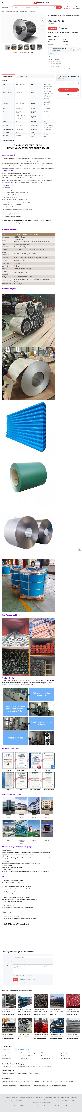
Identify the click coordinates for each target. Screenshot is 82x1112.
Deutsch (47, 1100)
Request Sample (74, 32)
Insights (44, 1099)
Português (23, 1100)
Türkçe (33, 1102)
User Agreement (50, 1105)
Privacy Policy (65, 1105)
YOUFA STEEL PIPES (66, 1058)
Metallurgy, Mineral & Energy (12, 11)
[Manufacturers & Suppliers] (41, 2)
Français (29, 1100)
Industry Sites (56, 1097)
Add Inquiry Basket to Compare (24, 52)
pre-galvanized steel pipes (27, 1055)
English (12, 1100)
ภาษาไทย (76, 1100)
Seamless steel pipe (46, 1055)
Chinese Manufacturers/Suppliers (27, 1097)
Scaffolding (24, 1058)
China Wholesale (39, 1097)
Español (18, 1100)
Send (15, 979)
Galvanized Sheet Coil (25, 1085)
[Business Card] (78, 83)
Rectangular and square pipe (28, 1053)
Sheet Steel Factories (47, 1081)
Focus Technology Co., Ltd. (30, 1105)
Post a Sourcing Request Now (21, 982)
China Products (14, 1097)
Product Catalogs (24, 1049)
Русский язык (36, 1100)
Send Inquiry (52, 28)
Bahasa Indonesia (46, 1102)
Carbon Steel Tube (22, 1073)
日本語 (67, 1100)
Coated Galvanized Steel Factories (64, 1081)
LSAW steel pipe (65, 1055)
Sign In (50, 69)
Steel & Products (23, 11)
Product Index (74, 1097)
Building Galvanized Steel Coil (59, 1085)
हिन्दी (72, 1100)
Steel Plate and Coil (45, 1058)
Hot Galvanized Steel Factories (31, 1081)
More (3, 1092)
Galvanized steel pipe (7, 1053)
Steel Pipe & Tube (32, 11)
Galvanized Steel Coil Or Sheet (41, 1085)
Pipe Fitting (4, 1055)
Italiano (42, 1100)
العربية (58, 1100)
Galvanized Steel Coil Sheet (9, 1085)
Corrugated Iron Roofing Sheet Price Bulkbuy (31, 1089)
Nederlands (53, 1100)
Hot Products (7, 1097)
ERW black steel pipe (46, 1053)
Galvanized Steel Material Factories (11, 1081)
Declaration (57, 1105)
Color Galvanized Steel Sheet (10, 1089)
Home (3, 11)
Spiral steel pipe (64, 1053)
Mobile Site (38, 1099)
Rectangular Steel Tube (8, 1073)
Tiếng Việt (38, 1102)
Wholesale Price (48, 1097)
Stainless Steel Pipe (6, 1058)
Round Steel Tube (34, 1073)
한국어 (63, 1100)
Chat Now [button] (65, 28)
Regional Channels (65, 1097)
